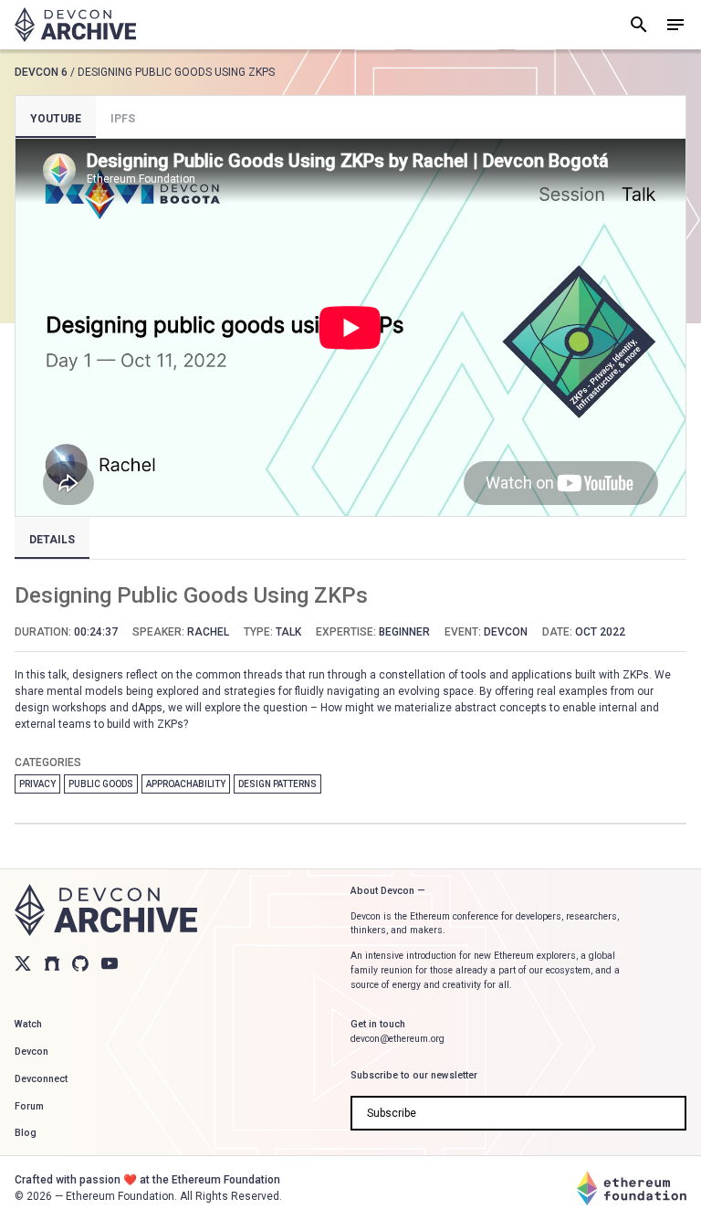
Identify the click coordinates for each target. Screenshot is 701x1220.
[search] (639, 24)
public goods (100, 784)
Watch (28, 1024)
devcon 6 (41, 72)
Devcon (31, 1051)
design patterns (277, 784)
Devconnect (41, 1079)
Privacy (37, 784)
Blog (26, 1133)
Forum (29, 1106)
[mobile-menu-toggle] (675, 24)
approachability (185, 784)
